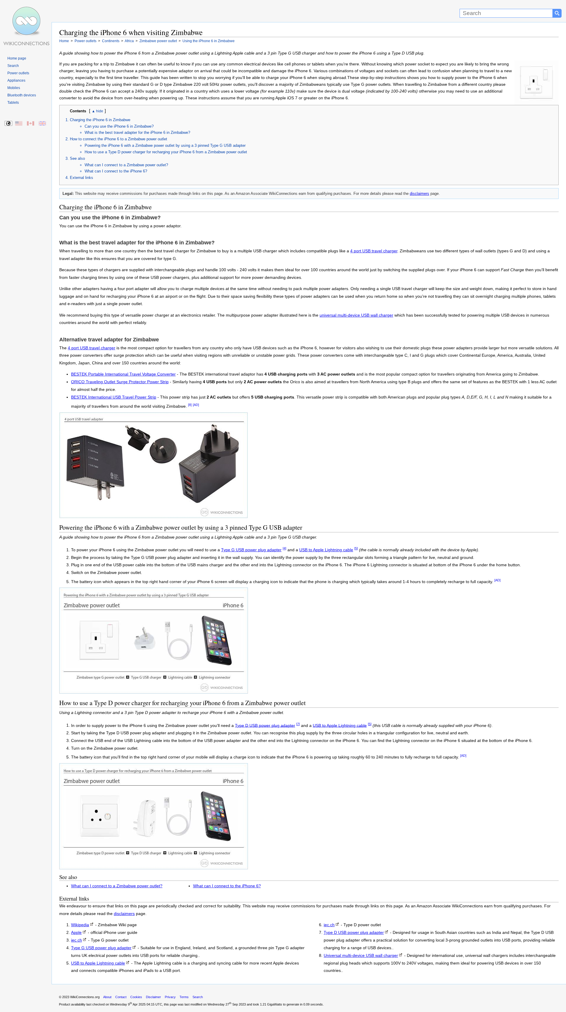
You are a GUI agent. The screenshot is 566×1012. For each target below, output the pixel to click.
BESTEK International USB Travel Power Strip (113, 397)
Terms (184, 997)
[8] (190, 405)
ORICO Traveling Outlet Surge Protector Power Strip (120, 382)
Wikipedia (80, 925)
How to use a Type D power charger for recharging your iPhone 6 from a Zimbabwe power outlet (166, 152)
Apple (76, 932)
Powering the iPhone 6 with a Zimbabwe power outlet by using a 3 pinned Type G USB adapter (165, 145)
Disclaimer (153, 997)
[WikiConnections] (26, 11)
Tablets (13, 103)
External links (81, 177)
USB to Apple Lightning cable (326, 550)
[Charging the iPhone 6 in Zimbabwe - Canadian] (31, 123)
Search (13, 66)
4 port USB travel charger (373, 251)
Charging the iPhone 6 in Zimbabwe (100, 120)
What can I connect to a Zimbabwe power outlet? (126, 165)
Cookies (136, 997)
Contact (120, 997)
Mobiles (13, 88)
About (107, 997)
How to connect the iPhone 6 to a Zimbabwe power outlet (118, 139)
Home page (16, 58)
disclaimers (419, 193)
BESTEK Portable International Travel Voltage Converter (123, 374)
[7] (298, 724)
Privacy (170, 997)
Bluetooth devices (21, 95)
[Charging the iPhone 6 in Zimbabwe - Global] (9, 123)
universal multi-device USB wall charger (356, 315)
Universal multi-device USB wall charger (361, 955)
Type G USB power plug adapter (251, 550)
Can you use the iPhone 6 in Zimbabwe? (119, 126)
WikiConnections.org (85, 997)
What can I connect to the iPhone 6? (116, 171)
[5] (356, 548)
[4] (284, 548)
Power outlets (18, 73)
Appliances (16, 80)
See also (77, 158)
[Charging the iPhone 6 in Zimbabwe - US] (19, 123)
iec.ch (76, 940)
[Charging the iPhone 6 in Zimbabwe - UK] (43, 123)
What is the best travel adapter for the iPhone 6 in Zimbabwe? (137, 132)
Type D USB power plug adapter (265, 725)
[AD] (196, 405)
